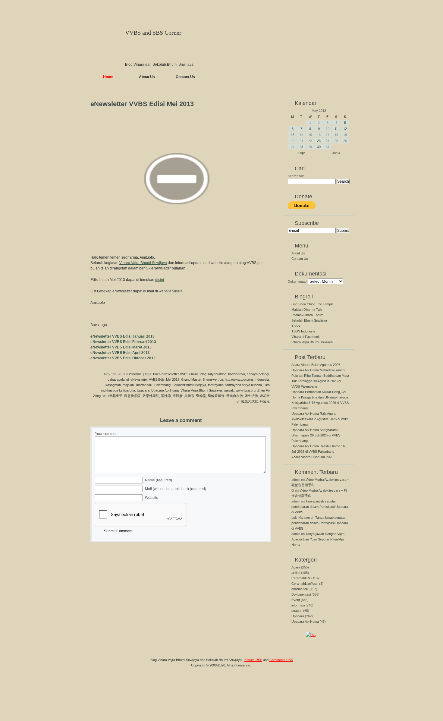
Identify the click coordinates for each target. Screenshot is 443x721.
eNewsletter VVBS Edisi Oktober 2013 (123, 358)
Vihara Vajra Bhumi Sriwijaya (143, 263)
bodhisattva (236, 374)
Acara (295, 567)
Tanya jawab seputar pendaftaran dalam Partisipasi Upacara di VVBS (319, 506)
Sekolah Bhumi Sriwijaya (309, 320)
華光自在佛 (234, 396)
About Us (147, 77)
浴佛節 (166, 396)
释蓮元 (265, 401)
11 (336, 129)
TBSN (295, 326)
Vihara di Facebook (305, 336)
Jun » (336, 153)
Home (108, 77)
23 (319, 141)
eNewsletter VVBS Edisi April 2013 (120, 353)
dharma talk (300, 589)
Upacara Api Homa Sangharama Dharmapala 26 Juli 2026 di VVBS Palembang (315, 435)
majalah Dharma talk (137, 385)
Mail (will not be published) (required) (175, 489)
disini (159, 280)
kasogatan (113, 385)
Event (295, 600)
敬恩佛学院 (132, 396)
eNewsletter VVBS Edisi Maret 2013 (121, 347)
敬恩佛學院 (151, 396)
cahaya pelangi (258, 374)
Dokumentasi (297, 281)
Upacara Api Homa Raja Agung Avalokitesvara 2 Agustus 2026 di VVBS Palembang (320, 419)
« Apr (301, 153)
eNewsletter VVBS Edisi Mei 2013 (154, 379)
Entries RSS (253, 660)
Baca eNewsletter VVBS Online (176, 374)
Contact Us (185, 77)
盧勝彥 (178, 396)
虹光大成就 (249, 401)
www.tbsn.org (246, 390)
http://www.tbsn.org (239, 379)
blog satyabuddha (213, 374)
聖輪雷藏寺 (216, 396)
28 (301, 147)
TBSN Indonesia (303, 331)
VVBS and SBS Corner (153, 32)
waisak (229, 390)
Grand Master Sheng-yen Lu (202, 379)
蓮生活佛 (251, 396)
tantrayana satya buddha (243, 385)
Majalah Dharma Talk (306, 309)
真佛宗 (189, 396)
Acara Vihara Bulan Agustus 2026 (315, 365)
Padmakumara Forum (307, 315)
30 (319, 147)
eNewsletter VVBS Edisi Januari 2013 (122, 336)
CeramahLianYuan (304, 583)
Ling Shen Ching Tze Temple (312, 304)
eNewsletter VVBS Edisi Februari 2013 (123, 342)
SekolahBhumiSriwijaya (189, 385)
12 (345, 129)
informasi (135, 374)
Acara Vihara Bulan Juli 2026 (312, 457)
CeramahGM (300, 578)
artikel (295, 573)
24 (327, 141)
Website (151, 498)
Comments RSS (281, 660)
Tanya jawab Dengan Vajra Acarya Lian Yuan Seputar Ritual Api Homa (317, 539)
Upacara (143, 390)
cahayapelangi (118, 379)
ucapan (296, 610)
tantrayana (216, 385)
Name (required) (158, 480)
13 (292, 135)
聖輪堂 (201, 396)
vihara (177, 291)
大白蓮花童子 (112, 396)
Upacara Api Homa (165, 390)
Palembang (162, 385)
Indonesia (262, 379)
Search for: (296, 176)
